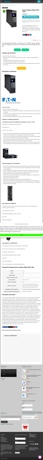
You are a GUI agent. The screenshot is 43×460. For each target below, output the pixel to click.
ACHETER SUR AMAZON (31, 17)
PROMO (6, 7)
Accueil (3, 5)
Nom (23, 403)
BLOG (30, 433)
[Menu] (1, 1)
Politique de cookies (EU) (33, 447)
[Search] (36, 1)
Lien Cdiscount (25, 49)
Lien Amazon (17, 49)
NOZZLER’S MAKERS (32, 434)
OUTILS (3, 7)
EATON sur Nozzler (21, 68)
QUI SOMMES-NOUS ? (33, 436)
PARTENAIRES (31, 435)
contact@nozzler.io (4, 441)
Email (23, 407)
